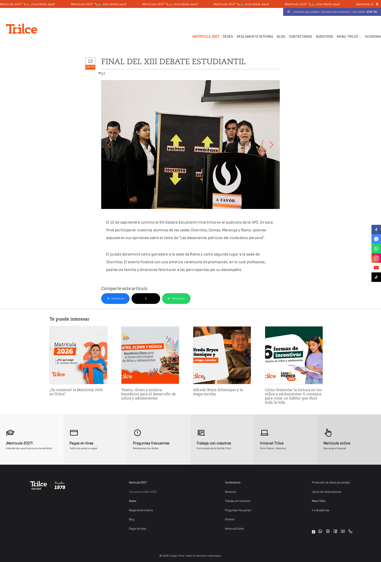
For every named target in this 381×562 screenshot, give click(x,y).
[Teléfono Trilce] (350, 531)
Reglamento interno (141, 510)
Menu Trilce (318, 501)
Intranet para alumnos (335, 12)
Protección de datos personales (331, 482)
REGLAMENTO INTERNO (255, 36)
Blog (281, 36)
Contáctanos (300, 36)
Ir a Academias (320, 510)
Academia (373, 36)
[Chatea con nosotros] (320, 531)
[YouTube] (343, 531)
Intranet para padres (306, 12)
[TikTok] (313, 531)
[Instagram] (327, 531)
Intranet (230, 519)
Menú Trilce (347, 36)
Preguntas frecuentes (238, 510)
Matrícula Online (234, 528)
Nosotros (324, 36)
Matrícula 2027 (138, 482)
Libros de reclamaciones (326, 491)
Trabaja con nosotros (237, 501)
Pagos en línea (137, 528)
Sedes (228, 36)
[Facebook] (335, 531)
